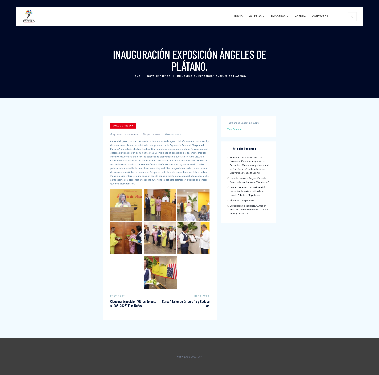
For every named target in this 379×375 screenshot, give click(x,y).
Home (136, 76)
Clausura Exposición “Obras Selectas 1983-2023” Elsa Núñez (133, 303)
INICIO (238, 16)
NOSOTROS (278, 16)
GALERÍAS (255, 16)
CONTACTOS (320, 16)
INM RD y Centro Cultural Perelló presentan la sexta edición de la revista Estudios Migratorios (247, 191)
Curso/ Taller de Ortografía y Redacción (185, 303)
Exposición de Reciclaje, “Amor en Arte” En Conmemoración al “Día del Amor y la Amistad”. (249, 209)
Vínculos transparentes (242, 200)
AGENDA (300, 16)
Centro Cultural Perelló (127, 134)
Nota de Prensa (158, 76)
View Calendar (234, 129)
